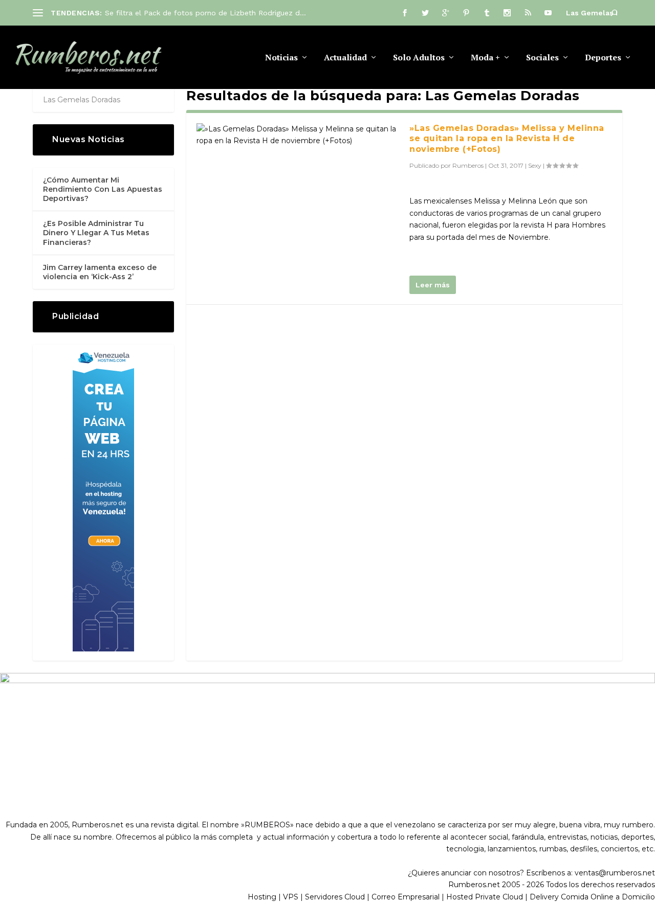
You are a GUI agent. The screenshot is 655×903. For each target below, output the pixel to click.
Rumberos (468, 165)
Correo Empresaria (405, 896)
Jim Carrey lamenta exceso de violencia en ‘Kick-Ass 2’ (100, 272)
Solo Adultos (419, 58)
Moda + (485, 58)
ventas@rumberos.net (615, 872)
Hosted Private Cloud (484, 896)
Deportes (603, 58)
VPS (290, 896)
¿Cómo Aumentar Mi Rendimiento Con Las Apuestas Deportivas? (102, 189)
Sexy (534, 165)
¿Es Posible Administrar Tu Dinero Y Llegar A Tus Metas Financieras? (96, 232)
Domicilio (638, 896)
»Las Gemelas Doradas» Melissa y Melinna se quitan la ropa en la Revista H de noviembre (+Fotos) (506, 138)
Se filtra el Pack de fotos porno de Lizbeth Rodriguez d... (205, 13)
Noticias (281, 58)
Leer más (433, 285)
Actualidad (345, 58)
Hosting (262, 896)
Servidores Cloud (335, 896)
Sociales (542, 58)
